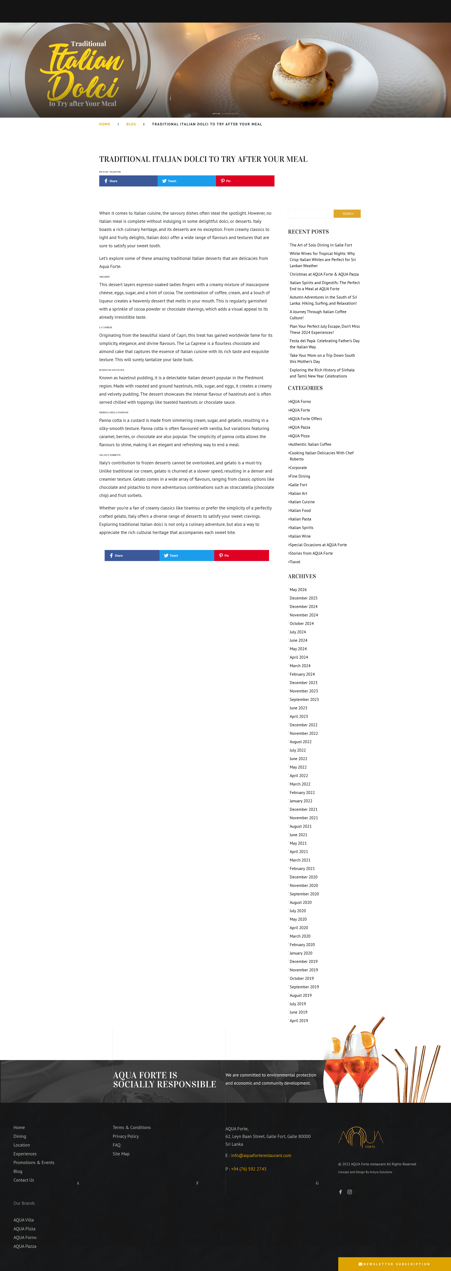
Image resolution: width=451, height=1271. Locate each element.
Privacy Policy (126, 1136)
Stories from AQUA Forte (311, 553)
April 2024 (299, 657)
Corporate (298, 467)
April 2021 (299, 851)
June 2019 (298, 1012)
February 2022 (302, 792)
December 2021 (304, 809)
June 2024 (298, 640)
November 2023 (304, 691)
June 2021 (298, 834)
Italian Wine (300, 536)
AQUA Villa (24, 1220)
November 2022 (304, 733)
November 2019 (304, 970)
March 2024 (300, 665)
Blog (131, 124)
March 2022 (300, 784)
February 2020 (302, 944)
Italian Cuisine (302, 501)
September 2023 (304, 699)
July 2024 (298, 632)
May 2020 (298, 919)
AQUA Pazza (300, 427)
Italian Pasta (300, 519)
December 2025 (304, 598)
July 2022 (298, 750)
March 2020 (300, 936)
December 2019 (304, 961)
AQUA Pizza (300, 435)
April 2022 (299, 775)
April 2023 (299, 716)
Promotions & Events (34, 1162)
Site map (121, 1154)
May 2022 (298, 767)
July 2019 (298, 1003)
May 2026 (298, 589)
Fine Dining (300, 476)
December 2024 (304, 606)
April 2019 (299, 1020)
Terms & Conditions (132, 1127)
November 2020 (304, 885)
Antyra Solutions (381, 1172)
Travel (295, 561)
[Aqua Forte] (360, 1137)
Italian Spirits (301, 527)
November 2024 (304, 615)
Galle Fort (298, 484)
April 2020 (299, 927)
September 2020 (304, 894)
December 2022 (304, 724)
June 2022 (298, 758)
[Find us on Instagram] (349, 1191)
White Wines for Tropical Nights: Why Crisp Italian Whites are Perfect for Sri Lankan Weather (323, 259)
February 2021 (302, 868)
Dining (20, 1136)
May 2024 (298, 648)
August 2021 (301, 826)
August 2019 (301, 995)
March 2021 (300, 860)
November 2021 (304, 817)
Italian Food (115, 172)
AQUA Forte (300, 410)
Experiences (25, 1154)
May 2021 (298, 843)
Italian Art (298, 493)
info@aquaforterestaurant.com (261, 1155)
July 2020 (298, 910)
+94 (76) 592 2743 (231, 113)
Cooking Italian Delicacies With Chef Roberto (322, 456)
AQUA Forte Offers (306, 418)
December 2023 (304, 682)
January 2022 (301, 800)
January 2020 (301, 953)
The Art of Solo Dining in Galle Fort (321, 245)
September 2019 (304, 986)
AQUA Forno (300, 401)
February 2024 (302, 674)
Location (22, 1145)
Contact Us (24, 1180)
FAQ (117, 1145)
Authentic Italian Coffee (310, 444)
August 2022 (301, 741)
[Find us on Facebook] (341, 1191)
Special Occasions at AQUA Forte (318, 544)
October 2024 (302, 623)
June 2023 (298, 708)
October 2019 (302, 978)
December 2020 (304, 877)
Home (105, 124)
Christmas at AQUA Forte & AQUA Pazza (324, 274)
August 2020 (301, 902)
